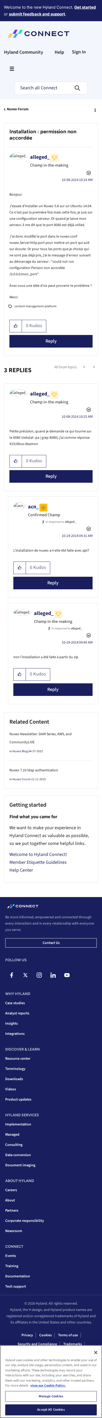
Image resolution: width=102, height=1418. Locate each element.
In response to (61, 522)
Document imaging (20, 1165)
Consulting (13, 1144)
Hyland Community (23, 52)
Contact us (51, 943)
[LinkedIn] (53, 975)
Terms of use (68, 1335)
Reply (51, 341)
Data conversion (18, 1155)
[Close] (95, 1352)
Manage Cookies (51, 1396)
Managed (12, 1134)
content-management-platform (35, 306)
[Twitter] (25, 975)
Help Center (21, 870)
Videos (10, 1089)
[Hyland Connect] (38, 33)
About (10, 1200)
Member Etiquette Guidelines (38, 862)
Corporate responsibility (24, 1220)
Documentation (17, 1276)
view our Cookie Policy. (48, 1385)
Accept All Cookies (51, 1409)
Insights (11, 1023)
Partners (11, 1210)
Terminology (15, 1068)
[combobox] (51, 88)
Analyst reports (17, 1013)
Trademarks (72, 1344)
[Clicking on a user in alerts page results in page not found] (84, 367)
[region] (51, 1381)
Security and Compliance (37, 1344)
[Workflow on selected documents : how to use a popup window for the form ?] (93, 367)
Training (11, 1266)
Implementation (18, 1124)
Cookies (45, 1335)
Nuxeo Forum (18, 109)
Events (10, 1255)
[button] (16, 326)
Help (59, 52)
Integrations (15, 1033)
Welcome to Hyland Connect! (38, 854)
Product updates (18, 1099)
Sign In (79, 52)
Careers (11, 1190)
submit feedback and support (37, 14)
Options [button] (94, 109)
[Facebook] (11, 975)
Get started (85, 7)
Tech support (15, 1286)
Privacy (27, 1335)
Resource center (17, 1058)
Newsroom (13, 1231)
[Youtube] (67, 975)
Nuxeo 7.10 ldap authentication (33, 770)
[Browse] (12, 68)
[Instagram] (39, 975)
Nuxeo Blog (20, 751)
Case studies (15, 1003)
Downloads (14, 1079)
